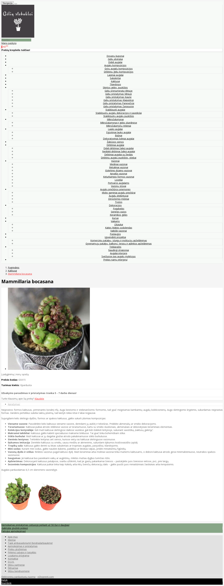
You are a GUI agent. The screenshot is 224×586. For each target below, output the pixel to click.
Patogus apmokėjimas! (13, 531)
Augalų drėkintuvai (118, 195)
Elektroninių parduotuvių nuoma (18, 576)
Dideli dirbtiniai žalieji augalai (118, 148)
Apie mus (13, 536)
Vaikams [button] (115, 221)
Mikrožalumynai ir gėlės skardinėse (118, 122)
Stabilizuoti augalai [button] (115, 109)
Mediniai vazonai (118, 164)
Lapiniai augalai (115, 75)
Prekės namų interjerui (115, 259)
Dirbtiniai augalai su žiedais (118, 154)
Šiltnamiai (13, 568)
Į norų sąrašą (22, 374)
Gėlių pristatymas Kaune (119, 97)
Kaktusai (115, 81)
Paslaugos (115, 234)
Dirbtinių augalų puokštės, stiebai (118, 157)
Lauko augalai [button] (115, 129)
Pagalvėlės (118, 208)
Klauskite (39, 398)
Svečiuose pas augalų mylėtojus (119, 256)
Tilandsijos (115, 84)
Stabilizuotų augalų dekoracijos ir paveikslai (119, 113)
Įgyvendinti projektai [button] (115, 237)
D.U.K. (11, 561)
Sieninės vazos (118, 211)
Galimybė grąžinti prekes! (14, 528)
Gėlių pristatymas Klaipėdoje (118, 100)
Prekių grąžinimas (17, 549)
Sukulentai (115, 78)
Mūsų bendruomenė (19, 571)
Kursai (115, 218)
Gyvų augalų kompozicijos (119, 68)
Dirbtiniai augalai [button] (115, 145)
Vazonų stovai (118, 186)
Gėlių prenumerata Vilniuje (118, 90)
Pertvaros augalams (118, 182)
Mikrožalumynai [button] (115, 119)
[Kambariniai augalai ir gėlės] (17, 36)
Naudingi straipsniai (118, 250)
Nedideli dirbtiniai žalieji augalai (118, 151)
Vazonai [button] (115, 160)
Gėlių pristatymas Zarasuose (118, 106)
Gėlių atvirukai (115, 59)
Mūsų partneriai (16, 564)
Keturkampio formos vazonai (118, 176)
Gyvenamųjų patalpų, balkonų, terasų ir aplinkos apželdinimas (119, 243)
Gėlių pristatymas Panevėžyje (118, 103)
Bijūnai (118, 135)
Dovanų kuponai (115, 55)
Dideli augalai (115, 62)
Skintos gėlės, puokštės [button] (115, 87)
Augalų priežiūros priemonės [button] (115, 189)
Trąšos (118, 202)
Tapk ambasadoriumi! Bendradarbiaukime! (30, 543)
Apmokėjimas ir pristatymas (23, 546)
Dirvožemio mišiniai (118, 198)
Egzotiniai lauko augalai (118, 132)
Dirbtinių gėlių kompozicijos (118, 71)
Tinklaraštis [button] (115, 246)
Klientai (12, 539)
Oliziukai (118, 224)
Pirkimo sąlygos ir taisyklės (22, 552)
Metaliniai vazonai (118, 167)
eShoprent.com (46, 576)
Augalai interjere (118, 253)
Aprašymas (14, 404)
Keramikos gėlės (118, 214)
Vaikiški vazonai (118, 230)
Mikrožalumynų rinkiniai (118, 125)
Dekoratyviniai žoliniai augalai (118, 138)
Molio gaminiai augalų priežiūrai (118, 192)
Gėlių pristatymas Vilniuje (118, 93)
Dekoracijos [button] (115, 205)
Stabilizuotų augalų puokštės (118, 116)
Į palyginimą (7, 374)
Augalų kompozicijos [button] (115, 65)
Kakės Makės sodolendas (118, 227)
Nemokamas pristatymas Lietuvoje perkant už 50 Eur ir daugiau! (35, 525)
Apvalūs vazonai (118, 173)
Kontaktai (13, 558)
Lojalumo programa (18, 555)
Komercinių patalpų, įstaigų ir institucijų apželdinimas (118, 240)
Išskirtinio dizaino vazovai (118, 170)
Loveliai (119, 179)
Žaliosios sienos (115, 141)
